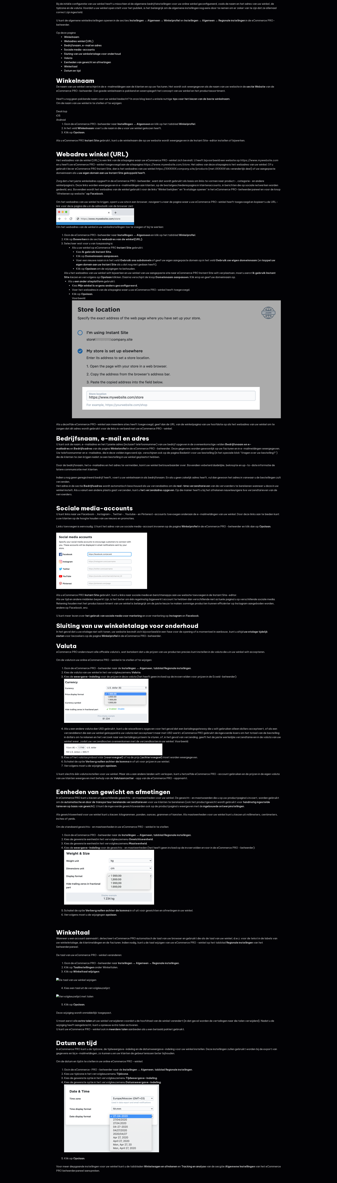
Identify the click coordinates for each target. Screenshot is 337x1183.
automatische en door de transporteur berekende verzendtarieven (105, 802)
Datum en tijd (72, 70)
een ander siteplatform (89, 281)
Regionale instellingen (239, 942)
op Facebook (94, 193)
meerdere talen (118, 1029)
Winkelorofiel (119, 448)
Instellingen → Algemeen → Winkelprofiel (155, 20)
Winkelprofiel (187, 124)
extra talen (85, 1020)
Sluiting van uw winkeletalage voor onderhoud (92, 53)
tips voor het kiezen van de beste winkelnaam (201, 99)
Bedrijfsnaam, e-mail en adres (83, 45)
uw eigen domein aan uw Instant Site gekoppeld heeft (112, 173)
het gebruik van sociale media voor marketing (113, 615)
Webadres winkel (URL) (78, 41)
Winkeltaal (70, 66)
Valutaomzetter (124, 778)
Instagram (175, 615)
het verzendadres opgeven (157, 490)
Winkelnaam (71, 37)
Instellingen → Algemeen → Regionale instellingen (214, 20)
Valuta (68, 58)
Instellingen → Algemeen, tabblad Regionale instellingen (156, 668)
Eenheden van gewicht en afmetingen (87, 62)
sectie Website (255, 86)
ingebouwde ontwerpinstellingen (223, 806)
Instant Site (91, 140)
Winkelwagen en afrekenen (160, 1166)
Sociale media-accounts (79, 49)
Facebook (192, 615)
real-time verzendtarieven (193, 486)
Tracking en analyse (193, 1166)
